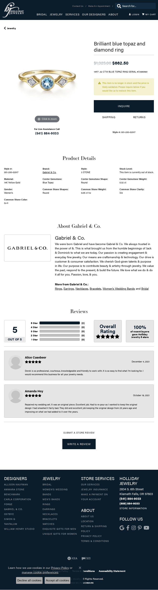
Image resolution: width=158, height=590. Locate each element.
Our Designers (94, 14)
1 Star (34, 339)
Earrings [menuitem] (49, 509)
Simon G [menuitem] (9, 519)
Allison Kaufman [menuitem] (16, 484)
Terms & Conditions (95, 541)
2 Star (34, 335)
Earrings (69, 288)
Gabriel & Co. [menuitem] (13, 509)
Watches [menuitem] (49, 523)
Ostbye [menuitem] (9, 514)
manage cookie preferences (40, 572)
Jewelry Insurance (94, 489)
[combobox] (138, 6)
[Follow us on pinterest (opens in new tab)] (140, 527)
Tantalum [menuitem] (10, 523)
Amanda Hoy (34, 391)
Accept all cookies (57, 580)
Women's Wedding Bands (119, 288)
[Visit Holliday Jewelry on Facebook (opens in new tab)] (127, 527)
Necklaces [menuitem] (50, 514)
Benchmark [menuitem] (12, 494)
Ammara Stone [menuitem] (14, 489)
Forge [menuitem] (8, 504)
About (113, 14)
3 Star (34, 331)
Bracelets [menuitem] (50, 519)
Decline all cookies (29, 580)
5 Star (34, 323)
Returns (139, 117)
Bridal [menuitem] (47, 484)
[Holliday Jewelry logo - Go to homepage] (19, 10)
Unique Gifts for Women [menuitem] (60, 533)
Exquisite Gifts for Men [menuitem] (59, 528)
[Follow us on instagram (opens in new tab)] (133, 527)
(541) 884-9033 (47, 133)
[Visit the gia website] (72, 558)
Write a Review (79, 444)
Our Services (90, 484)
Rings (58, 288)
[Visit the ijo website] (86, 558)
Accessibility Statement (112, 571)
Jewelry (56, 14)
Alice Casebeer (35, 357)
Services (72, 14)
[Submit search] (118, 6)
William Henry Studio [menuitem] (19, 528)
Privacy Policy (91, 536)
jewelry (11, 28)
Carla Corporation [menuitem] (17, 499)
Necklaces (82, 288)
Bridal (42, 14)
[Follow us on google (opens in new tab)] (122, 527)
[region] (47, 81)
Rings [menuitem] (46, 504)
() (83, 323)
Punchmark (87, 582)
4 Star (34, 327)
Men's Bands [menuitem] (51, 499)
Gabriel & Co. (49, 172)
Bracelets (95, 288)
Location (87, 521)
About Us (87, 516)
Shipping (108, 117)
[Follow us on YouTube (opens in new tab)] (146, 527)
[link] (78, 6)
